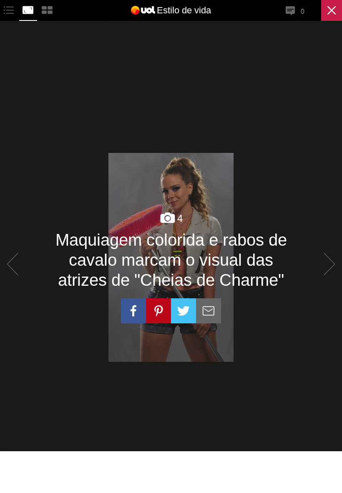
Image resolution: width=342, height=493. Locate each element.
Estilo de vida (184, 10)
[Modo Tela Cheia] (28, 9)
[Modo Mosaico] (47, 9)
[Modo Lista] (9, 9)
